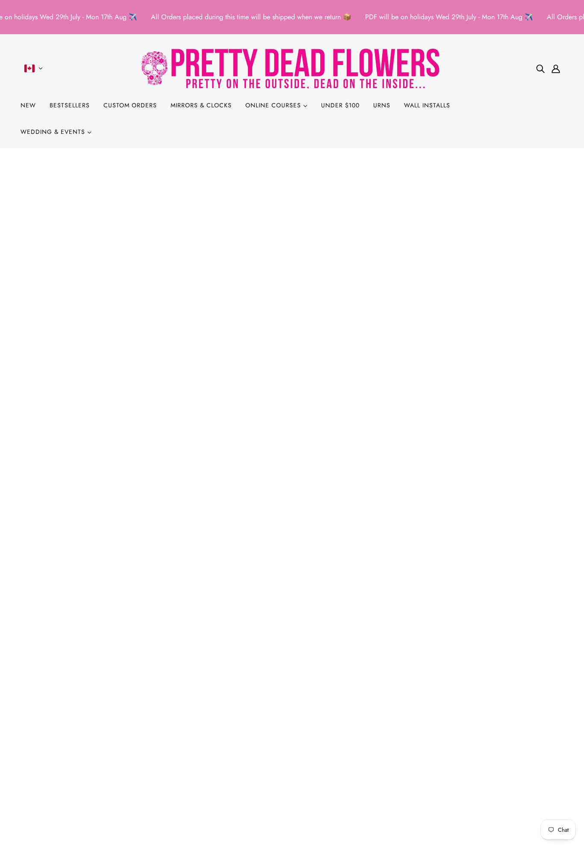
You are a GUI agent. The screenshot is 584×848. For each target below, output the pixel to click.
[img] (540, 68)
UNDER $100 (340, 105)
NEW (28, 105)
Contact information (55, 784)
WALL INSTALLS (427, 105)
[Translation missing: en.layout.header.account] (555, 68)
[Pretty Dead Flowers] (292, 68)
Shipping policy (50, 774)
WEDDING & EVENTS (54, 131)
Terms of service (50, 764)
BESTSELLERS (70, 105)
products (362, 259)
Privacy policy (47, 754)
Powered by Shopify (292, 817)
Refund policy (47, 743)
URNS (381, 105)
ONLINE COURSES (274, 105)
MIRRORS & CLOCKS (201, 105)
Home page (270, 259)
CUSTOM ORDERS (130, 105)
